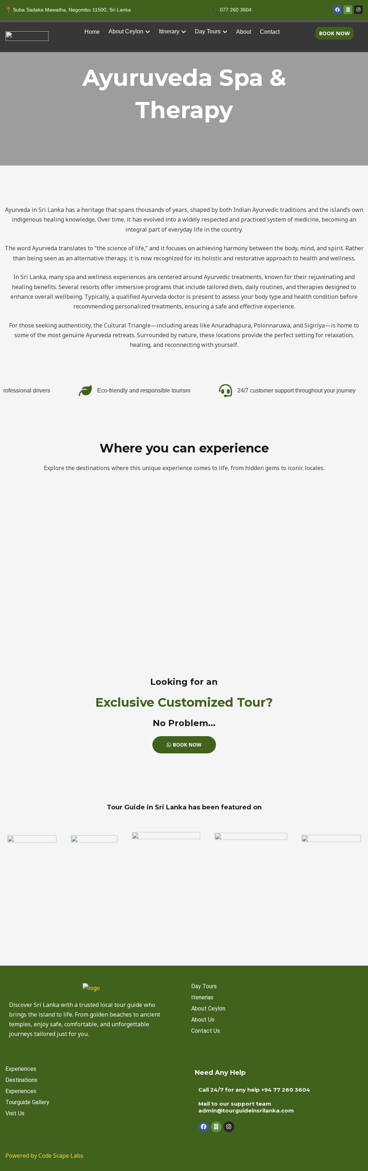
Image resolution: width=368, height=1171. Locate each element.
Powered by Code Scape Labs (44, 1156)
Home (92, 32)
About (243, 32)
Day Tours (208, 31)
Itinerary (169, 31)
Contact (270, 32)
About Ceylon (126, 31)
